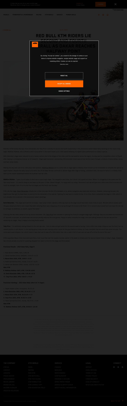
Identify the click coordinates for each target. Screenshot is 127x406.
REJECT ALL (64, 75)
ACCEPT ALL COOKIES (64, 83)
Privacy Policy (62, 64)
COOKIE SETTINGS (64, 91)
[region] (64, 68)
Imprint (67, 64)
